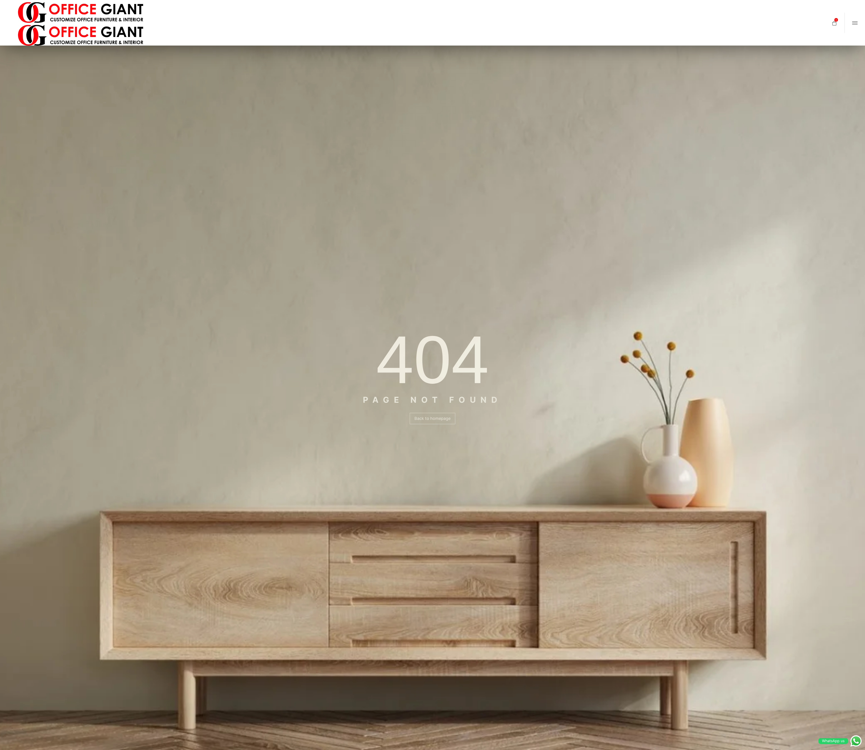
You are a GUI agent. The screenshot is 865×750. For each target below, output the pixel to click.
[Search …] (824, 22)
